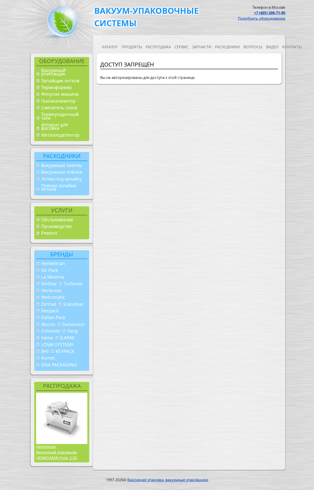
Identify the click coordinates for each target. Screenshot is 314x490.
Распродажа (158, 46)
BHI (45, 351)
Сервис (181, 46)
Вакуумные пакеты (61, 165)
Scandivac (73, 304)
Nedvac (49, 283)
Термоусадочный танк (60, 116)
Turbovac (73, 283)
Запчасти (201, 46)
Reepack (50, 310)
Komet (48, 357)
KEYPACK (65, 351)
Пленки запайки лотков (58, 187)
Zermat (48, 304)
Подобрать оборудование (261, 18)
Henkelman (53, 263)
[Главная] (61, 23)
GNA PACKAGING (59, 364)
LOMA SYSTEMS (57, 344)
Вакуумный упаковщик (53, 72)
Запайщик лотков (60, 80)
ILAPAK (67, 337)
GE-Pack (49, 270)
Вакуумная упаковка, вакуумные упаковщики (167, 479)
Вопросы (252, 46)
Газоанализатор (58, 100)
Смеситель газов (59, 107)
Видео (272, 46)
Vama (47, 337)
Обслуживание (57, 219)
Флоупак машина (60, 94)
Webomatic (53, 297)
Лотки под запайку (61, 178)
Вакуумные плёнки (61, 172)
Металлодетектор (60, 135)
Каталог (110, 46)
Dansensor (73, 324)
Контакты (292, 46)
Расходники (227, 46)
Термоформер (56, 87)
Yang (72, 331)
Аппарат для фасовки (54, 126)
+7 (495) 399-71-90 (269, 12)
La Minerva (52, 276)
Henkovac (51, 290)
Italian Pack (53, 317)
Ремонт (49, 233)
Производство (56, 226)
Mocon (48, 324)
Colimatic (50, 331)
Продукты (132, 46)
